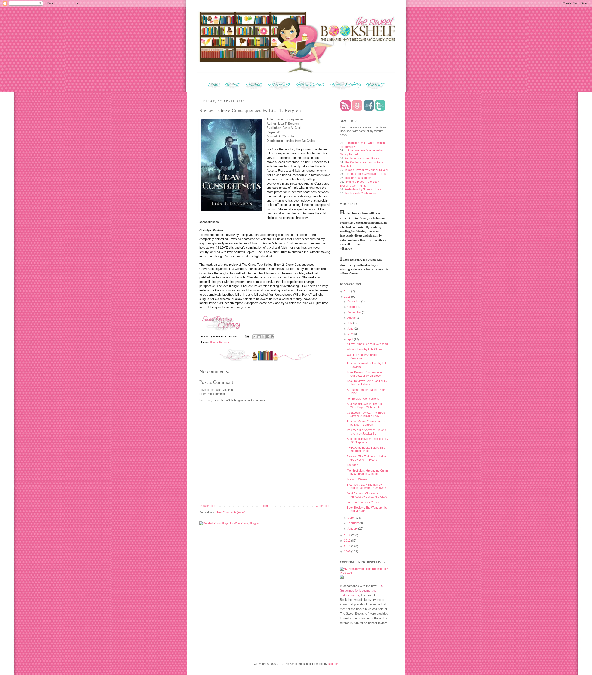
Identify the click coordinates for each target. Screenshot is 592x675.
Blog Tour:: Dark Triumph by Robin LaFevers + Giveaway (366, 486)
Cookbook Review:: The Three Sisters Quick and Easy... (366, 414)
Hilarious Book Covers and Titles (365, 174)
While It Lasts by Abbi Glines (364, 349)
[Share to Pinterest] (272, 336)
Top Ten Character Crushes (364, 502)
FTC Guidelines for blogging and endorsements (361, 590)
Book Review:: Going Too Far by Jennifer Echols (367, 382)
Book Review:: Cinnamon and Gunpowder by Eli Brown (365, 374)
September (354, 312)
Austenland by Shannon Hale (362, 189)
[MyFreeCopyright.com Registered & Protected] (364, 572)
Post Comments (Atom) (230, 512)
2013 (347, 296)
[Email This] (254, 336)
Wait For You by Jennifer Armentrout (362, 356)
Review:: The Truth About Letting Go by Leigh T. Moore (367, 458)
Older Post (322, 506)
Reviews (224, 342)
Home (265, 506)
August (352, 317)
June (350, 328)
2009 (347, 551)
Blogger (333, 664)
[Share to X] (263, 336)
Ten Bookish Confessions (360, 193)
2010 (347, 546)
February (353, 523)
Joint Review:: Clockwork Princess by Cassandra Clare (367, 495)
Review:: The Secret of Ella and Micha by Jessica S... (366, 431)
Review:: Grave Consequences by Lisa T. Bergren (366, 423)
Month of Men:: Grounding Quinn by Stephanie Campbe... (367, 472)
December (354, 301)
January (352, 528)
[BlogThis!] (259, 336)
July (350, 323)
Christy (214, 342)
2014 (347, 291)
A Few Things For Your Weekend (367, 344)
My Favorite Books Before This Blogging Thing (366, 449)
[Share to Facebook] (267, 336)
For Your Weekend (358, 479)
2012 (347, 535)
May (350, 334)
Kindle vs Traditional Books (362, 158)
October (352, 306)
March (351, 517)
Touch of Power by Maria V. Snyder (366, 170)
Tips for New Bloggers (358, 177)
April (350, 339)
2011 (347, 540)
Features (352, 465)
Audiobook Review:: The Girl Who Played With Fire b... (365, 405)
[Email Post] (247, 336)
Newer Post (207, 506)
